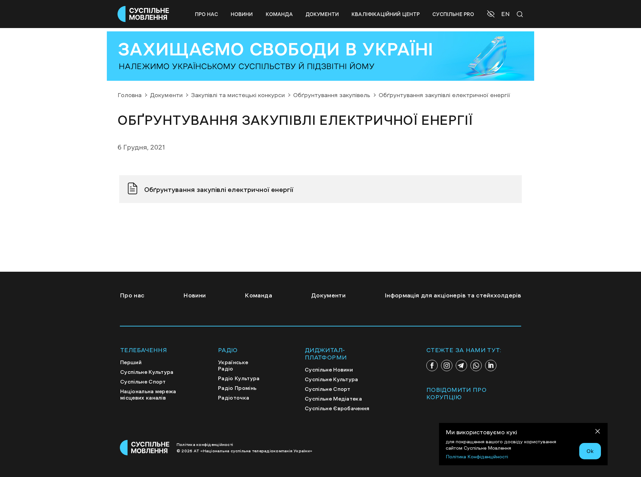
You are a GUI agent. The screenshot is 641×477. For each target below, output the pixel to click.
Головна (130, 95)
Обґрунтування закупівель (331, 95)
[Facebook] (432, 365)
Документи (322, 14)
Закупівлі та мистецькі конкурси (238, 95)
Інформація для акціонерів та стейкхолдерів (453, 295)
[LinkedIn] (490, 365)
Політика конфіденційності (205, 445)
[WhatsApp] (476, 365)
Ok (590, 451)
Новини (242, 14)
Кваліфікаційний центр (386, 14)
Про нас (206, 14)
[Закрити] (598, 432)
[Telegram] (461, 365)
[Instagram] (446, 365)
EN (505, 14)
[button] (491, 14)
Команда (279, 14)
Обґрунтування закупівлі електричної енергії (218, 189)
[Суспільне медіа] (145, 447)
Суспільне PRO (453, 14)
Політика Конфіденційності (477, 456)
